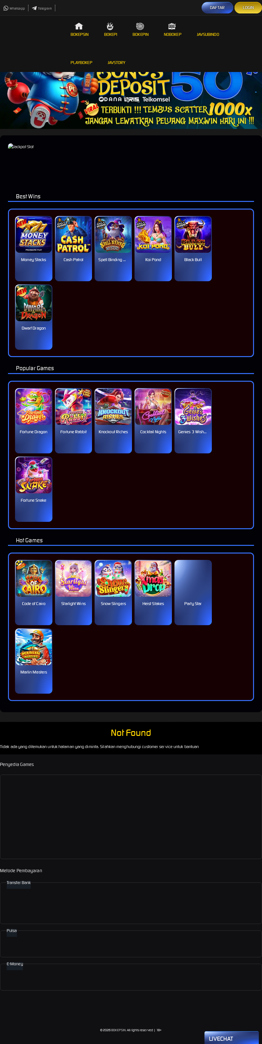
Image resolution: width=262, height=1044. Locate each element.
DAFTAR (217, 7)
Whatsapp (17, 8)
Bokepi (111, 34)
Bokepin (141, 34)
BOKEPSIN (118, 1030)
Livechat (221, 1038)
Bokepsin (80, 34)
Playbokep (81, 62)
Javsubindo (208, 34)
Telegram (45, 8)
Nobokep (172, 34)
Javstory (117, 62)
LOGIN (248, 7)
